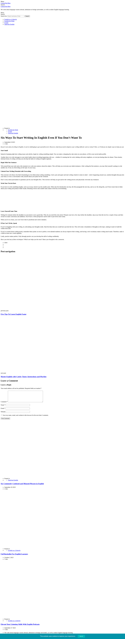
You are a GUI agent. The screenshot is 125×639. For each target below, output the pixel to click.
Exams (6, 22)
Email (3, 408)
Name (3, 405)
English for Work (9, 21)
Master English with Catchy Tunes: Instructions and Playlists (23, 377)
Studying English (9, 24)
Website (3, 412)
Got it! (81, 636)
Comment (4, 402)
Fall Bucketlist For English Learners (14, 554)
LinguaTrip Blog (5, 3)
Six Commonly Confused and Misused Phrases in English (22, 484)
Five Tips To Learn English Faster (13, 314)
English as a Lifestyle (10, 19)
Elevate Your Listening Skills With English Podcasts (20, 624)
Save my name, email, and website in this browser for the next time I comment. (25, 415)
